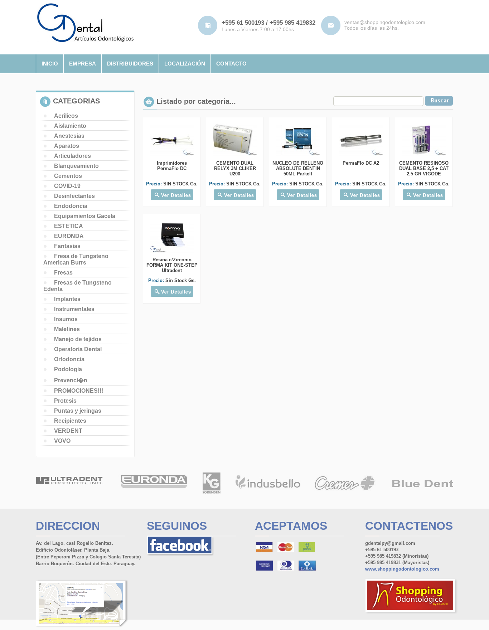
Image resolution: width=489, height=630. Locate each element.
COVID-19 (67, 186)
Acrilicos (66, 116)
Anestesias (69, 136)
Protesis (65, 401)
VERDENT (68, 431)
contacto (231, 63)
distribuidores (130, 63)
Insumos (66, 319)
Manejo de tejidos (78, 339)
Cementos (68, 176)
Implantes (67, 299)
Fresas (63, 273)
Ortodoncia (69, 359)
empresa (82, 63)
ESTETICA (68, 226)
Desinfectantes (74, 196)
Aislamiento (70, 126)
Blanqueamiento (76, 166)
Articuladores (72, 156)
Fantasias (67, 246)
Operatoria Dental (78, 349)
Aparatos (66, 146)
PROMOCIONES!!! (78, 391)
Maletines (67, 329)
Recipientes (70, 421)
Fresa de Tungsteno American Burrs (75, 259)
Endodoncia (70, 206)
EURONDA (69, 236)
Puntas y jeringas (77, 411)
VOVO (62, 441)
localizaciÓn (184, 63)
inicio (50, 63)
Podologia (68, 369)
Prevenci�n (70, 380)
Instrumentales (74, 309)
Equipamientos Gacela (84, 216)
